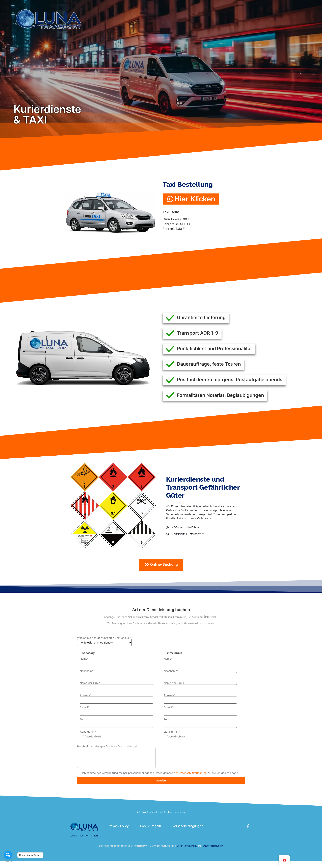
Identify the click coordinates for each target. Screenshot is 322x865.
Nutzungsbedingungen (212, 846)
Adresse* (85, 695)
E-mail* (84, 707)
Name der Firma (90, 683)
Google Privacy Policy (186, 846)
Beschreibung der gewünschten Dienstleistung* (107, 746)
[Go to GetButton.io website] (8, 861)
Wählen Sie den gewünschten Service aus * (104, 637)
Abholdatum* (88, 731)
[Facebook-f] (248, 826)
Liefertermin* (172, 731)
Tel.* (83, 719)
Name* (84, 658)
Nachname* (87, 671)
